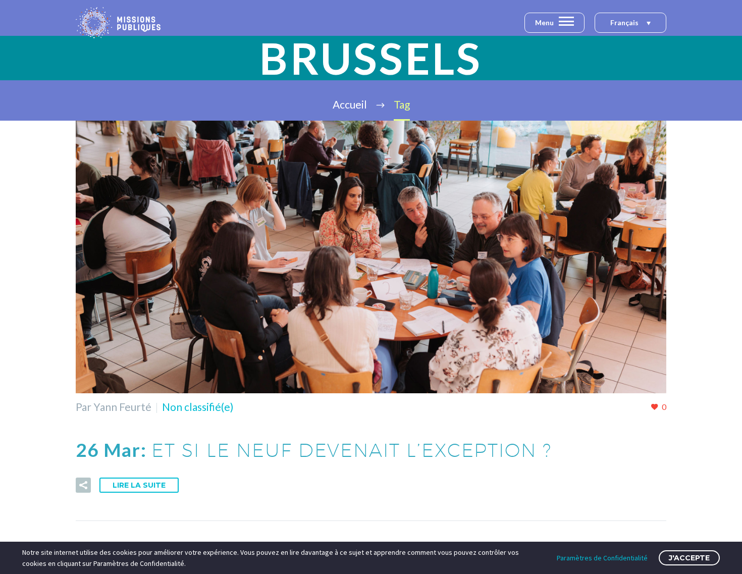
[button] (630, 23)
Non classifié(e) (197, 406)
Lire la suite (139, 485)
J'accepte (689, 557)
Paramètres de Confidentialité (602, 557)
